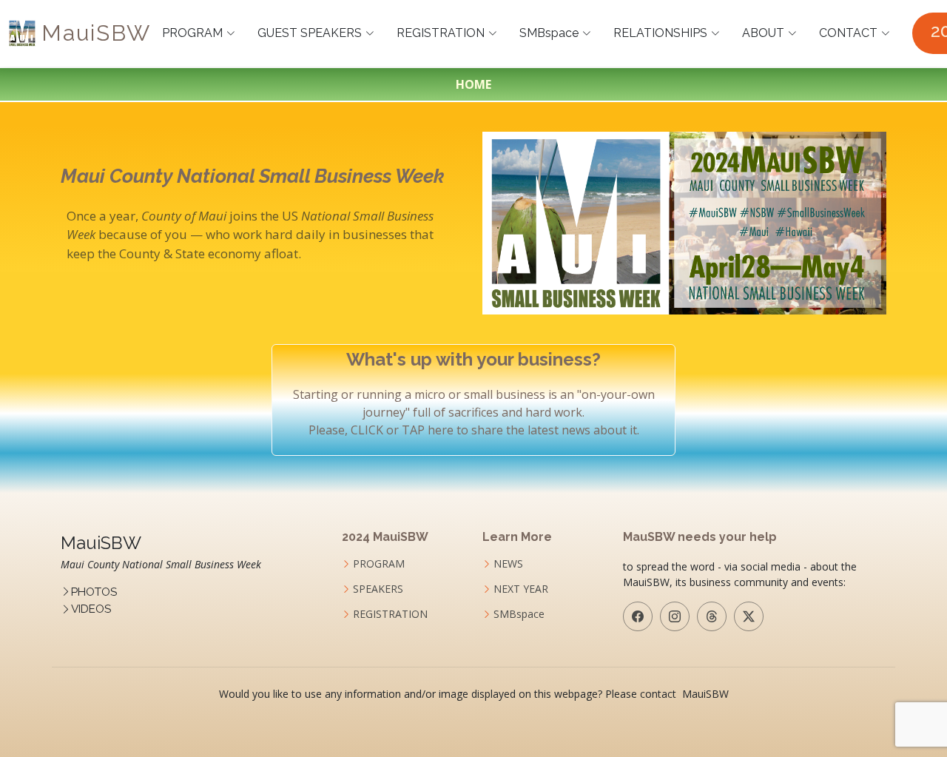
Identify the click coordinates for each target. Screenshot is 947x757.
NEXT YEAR (520, 589)
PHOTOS (94, 592)
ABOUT (763, 33)
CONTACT (848, 33)
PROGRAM (192, 33)
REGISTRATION (441, 33)
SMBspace (549, 33)
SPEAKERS (378, 589)
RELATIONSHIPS (660, 33)
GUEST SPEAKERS (309, 33)
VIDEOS (91, 609)
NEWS (508, 564)
